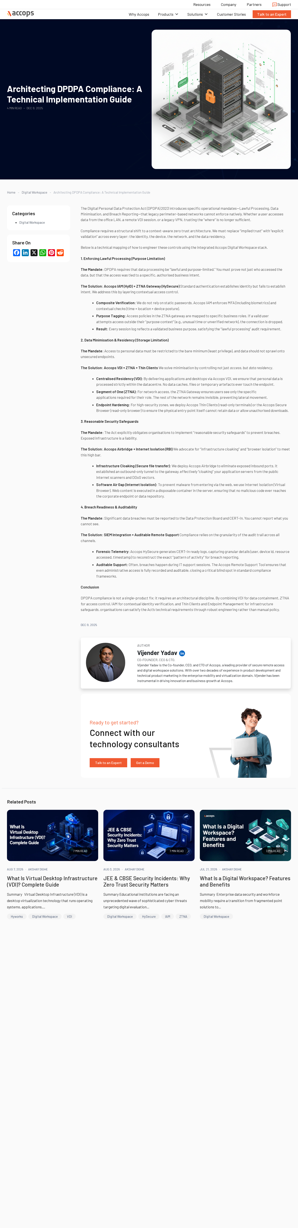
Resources (202, 4)
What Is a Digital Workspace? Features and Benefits (245, 881)
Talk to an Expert (271, 14)
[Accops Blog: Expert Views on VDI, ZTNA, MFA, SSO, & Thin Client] (20, 14)
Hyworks (17, 916)
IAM (167, 916)
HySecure (149, 916)
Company (228, 4)
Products (165, 14)
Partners (254, 4)
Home (11, 192)
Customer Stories (231, 14)
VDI (69, 916)
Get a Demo (145, 763)
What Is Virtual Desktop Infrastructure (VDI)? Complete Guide (52, 881)
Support (284, 4)
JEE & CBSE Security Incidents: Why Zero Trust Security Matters (146, 881)
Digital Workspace (34, 192)
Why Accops (139, 14)
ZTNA (183, 916)
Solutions (195, 14)
